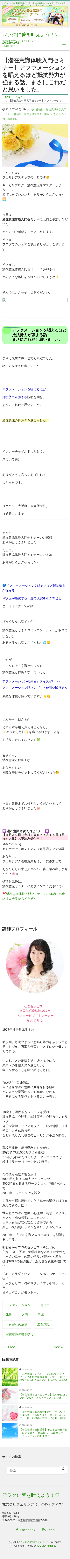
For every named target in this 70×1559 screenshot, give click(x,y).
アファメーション (18, 1305)
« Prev (10, 1347)
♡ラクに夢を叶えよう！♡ (31, 34)
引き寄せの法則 (16, 1324)
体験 (9, 1314)
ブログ (30, 109)
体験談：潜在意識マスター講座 (31, 114)
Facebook (27, 1530)
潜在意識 (43, 1324)
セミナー (46, 1305)
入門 (25, 1314)
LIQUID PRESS (46, 1545)
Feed (50, 1530)
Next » (58, 1347)
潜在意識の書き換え (20, 1334)
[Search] (63, 1469)
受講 (41, 1314)
